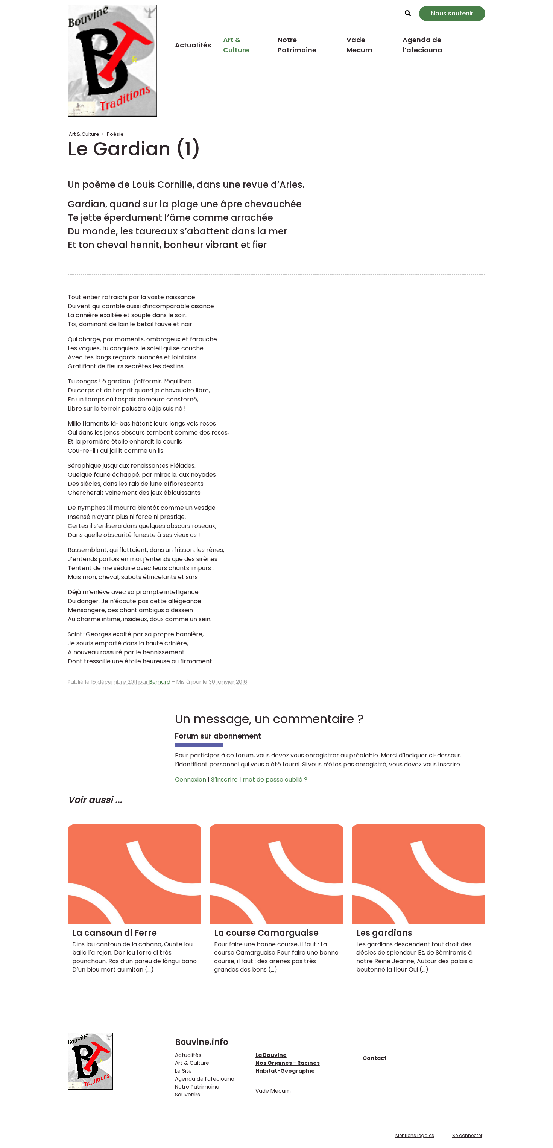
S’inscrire (224, 779)
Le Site (183, 1071)
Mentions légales (414, 1135)
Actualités (193, 45)
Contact (375, 1058)
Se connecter (467, 1135)
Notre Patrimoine (297, 45)
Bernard (159, 682)
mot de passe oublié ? (275, 779)
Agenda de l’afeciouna (422, 45)
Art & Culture (236, 45)
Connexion (190, 779)
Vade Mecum (359, 45)
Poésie (115, 134)
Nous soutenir (452, 13)
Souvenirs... (189, 1094)
